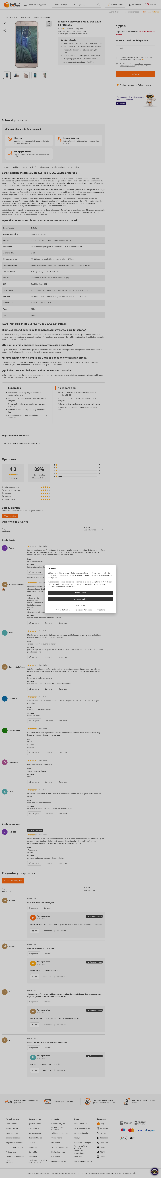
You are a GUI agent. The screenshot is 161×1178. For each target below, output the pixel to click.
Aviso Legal (101, 610)
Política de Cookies (63, 610)
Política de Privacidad (83, 610)
